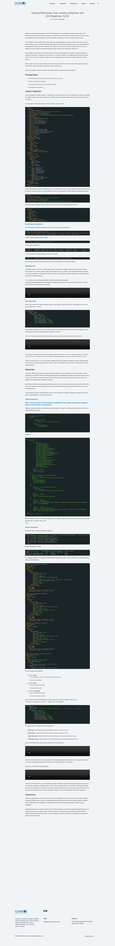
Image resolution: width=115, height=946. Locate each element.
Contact (92, 3)
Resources (73, 3)
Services (52, 3)
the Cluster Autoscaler (54, 373)
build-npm (45, 336)
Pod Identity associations (47, 518)
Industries (63, 3)
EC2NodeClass (58, 558)
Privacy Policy (89, 936)
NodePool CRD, (85, 384)
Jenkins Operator (41, 95)
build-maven (35, 336)
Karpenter (44, 384)
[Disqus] (57, 842)
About (83, 3)
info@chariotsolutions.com (51, 922)
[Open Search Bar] (98, 4)
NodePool (48, 558)
